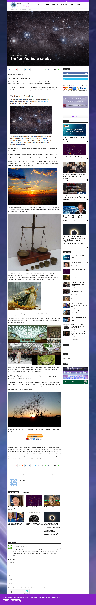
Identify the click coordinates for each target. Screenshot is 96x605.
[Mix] (51, 69)
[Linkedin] (25, 69)
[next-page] (11, 537)
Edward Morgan (66, 141)
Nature (81, 1)
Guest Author (14, 62)
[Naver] (58, 69)
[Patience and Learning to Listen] (66, 277)
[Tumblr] (48, 69)
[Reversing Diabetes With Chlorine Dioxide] (75, 130)
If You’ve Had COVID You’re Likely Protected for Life (20, 474)
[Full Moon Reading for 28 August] (34, 500)
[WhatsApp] (19, 69)
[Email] (32, 69)
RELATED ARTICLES (13, 492)
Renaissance (58, 1)
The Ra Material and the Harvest (51, 506)
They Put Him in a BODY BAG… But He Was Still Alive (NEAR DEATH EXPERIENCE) (16, 508)
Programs (64, 4)
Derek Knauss (65, 158)
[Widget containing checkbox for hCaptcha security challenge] (19, 592)
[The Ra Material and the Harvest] (52, 500)
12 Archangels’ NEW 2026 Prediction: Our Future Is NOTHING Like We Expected (16, 525)
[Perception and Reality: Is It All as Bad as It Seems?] (66, 312)
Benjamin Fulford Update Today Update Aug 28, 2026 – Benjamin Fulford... (73, 217)
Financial (70, 1)
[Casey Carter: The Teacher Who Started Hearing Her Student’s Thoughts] (66, 333)
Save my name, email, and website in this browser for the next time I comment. (28, 587)
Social (71, 4)
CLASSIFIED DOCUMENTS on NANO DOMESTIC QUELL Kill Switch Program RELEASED (34, 525)
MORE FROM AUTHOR (24, 492)
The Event (46, 4)
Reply (14, 555)
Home (38, 4)
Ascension (23, 1)
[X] (13, 69)
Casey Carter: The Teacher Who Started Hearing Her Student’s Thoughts (78, 333)
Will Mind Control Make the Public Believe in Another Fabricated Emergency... (74, 176)
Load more (75, 339)
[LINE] (45, 69)
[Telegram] (35, 69)
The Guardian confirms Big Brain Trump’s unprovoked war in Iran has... (75, 196)
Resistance (55, 4)
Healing (48, 1)
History (21, 55)
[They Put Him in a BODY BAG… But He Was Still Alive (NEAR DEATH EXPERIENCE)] (16, 500)
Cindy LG (64, 247)
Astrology (17, 55)
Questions (25, 55)
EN (86, 1)
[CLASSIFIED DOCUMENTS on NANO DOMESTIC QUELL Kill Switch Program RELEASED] (34, 517)
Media (53, 1)
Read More (75, 116)
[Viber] (38, 69)
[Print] (42, 69)
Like (86, 73)
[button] (85, 4)
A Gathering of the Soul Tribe (54, 474)
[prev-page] (9, 537)
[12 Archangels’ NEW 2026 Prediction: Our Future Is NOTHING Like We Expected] (16, 517)
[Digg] (55, 69)
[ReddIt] (22, 69)
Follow (85, 76)
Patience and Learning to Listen (78, 276)
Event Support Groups (30, 1)
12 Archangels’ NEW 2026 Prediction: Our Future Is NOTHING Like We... (79, 305)
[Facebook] (9, 69)
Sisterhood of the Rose (40, 1)
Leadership (76, 1)
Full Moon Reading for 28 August (33, 506)
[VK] (29, 69)
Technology (64, 1)
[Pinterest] (16, 69)
